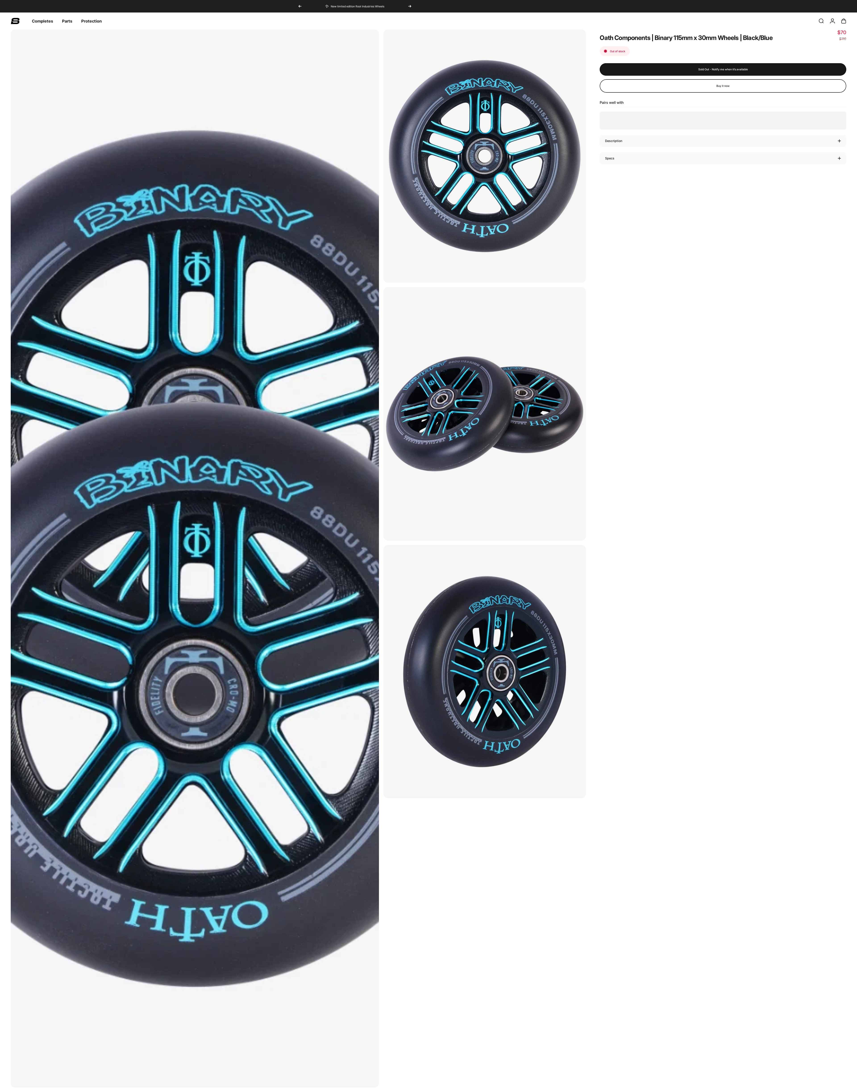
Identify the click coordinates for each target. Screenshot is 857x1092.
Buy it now (723, 86)
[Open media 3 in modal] (484, 413)
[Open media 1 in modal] (195, 558)
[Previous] (300, 6)
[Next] (410, 6)
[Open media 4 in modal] (484, 671)
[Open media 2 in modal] (484, 156)
